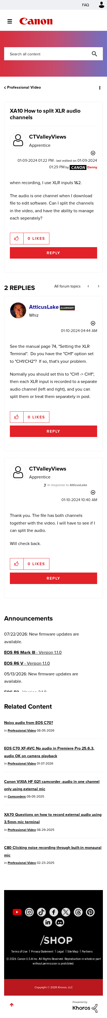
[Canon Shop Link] (53, 940)
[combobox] (53, 53)
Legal (60, 951)
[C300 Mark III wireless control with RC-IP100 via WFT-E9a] (98, 286)
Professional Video (24, 87)
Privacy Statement (42, 951)
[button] (17, 238)
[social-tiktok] (41, 912)
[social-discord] (59, 922)
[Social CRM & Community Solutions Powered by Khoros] (85, 1006)
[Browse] (12, 21)
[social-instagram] (29, 912)
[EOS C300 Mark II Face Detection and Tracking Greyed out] (89, 286)
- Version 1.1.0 (33, 652)
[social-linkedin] (47, 922)
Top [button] (11, 1005)
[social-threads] (78, 912)
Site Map (72, 951)
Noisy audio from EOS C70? (28, 722)
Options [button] (99, 87)
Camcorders (17, 796)
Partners (87, 951)
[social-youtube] (17, 912)
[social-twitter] (65, 912)
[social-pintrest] (90, 912)
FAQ (85, 5)
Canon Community (35, 21)
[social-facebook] (53, 912)
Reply (53, 253)
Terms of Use (19, 951)
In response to (67, 485)
